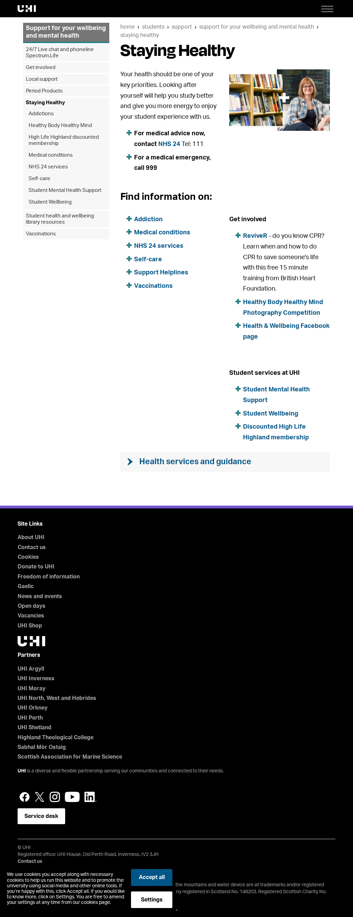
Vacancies (31, 615)
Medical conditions (162, 233)
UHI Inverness (36, 678)
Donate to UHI (36, 566)
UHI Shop (30, 625)
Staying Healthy (139, 35)
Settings (152, 900)
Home (127, 27)
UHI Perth (30, 718)
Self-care (148, 259)
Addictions (41, 113)
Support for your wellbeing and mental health (256, 27)
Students (153, 27)
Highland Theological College (55, 737)
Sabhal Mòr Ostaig (42, 747)
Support (182, 27)
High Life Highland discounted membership (64, 140)
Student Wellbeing (270, 414)
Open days (32, 606)
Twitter (39, 797)
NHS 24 (169, 144)
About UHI (31, 537)
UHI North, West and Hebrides (57, 698)
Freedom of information (49, 576)
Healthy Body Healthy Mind (60, 125)
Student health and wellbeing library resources (60, 219)
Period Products (44, 91)
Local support (42, 79)
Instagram (55, 797)
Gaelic (26, 586)
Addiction (148, 219)
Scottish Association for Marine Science (70, 757)
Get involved (41, 67)
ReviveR (255, 236)
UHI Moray (32, 688)
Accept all (152, 877)
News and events (40, 596)
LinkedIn (90, 797)
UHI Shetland (34, 727)
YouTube (72, 797)
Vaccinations (153, 286)
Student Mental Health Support (65, 190)
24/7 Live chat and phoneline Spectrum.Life (60, 52)
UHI (22, 771)
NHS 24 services (158, 246)
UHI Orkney (33, 708)
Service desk (41, 816)
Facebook (24, 797)
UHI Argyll (31, 669)
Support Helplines (161, 273)
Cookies (28, 557)
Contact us (32, 547)
